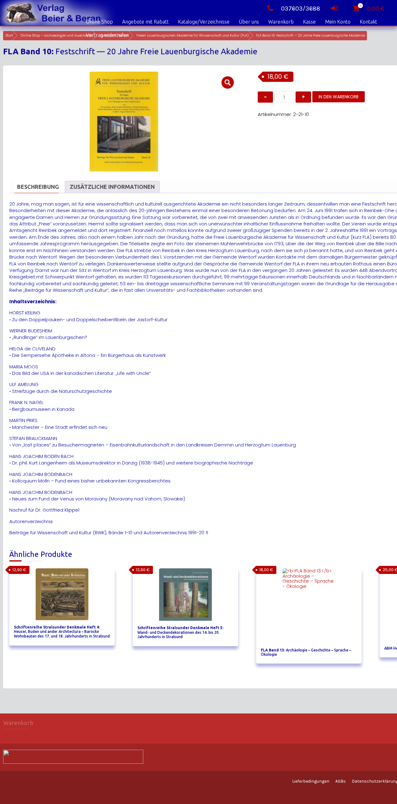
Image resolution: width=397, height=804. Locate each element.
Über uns (249, 21)
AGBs (340, 781)
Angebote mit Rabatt (145, 21)
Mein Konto (337, 21)
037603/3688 (300, 8)
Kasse (309, 21)
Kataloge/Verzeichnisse (204, 21)
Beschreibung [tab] (38, 187)
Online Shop (99, 21)
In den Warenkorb (339, 97)
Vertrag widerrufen (107, 35)
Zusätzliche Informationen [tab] (112, 187)
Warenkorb (281, 21)
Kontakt (368, 21)
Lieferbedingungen (310, 781)
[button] (227, 82)
